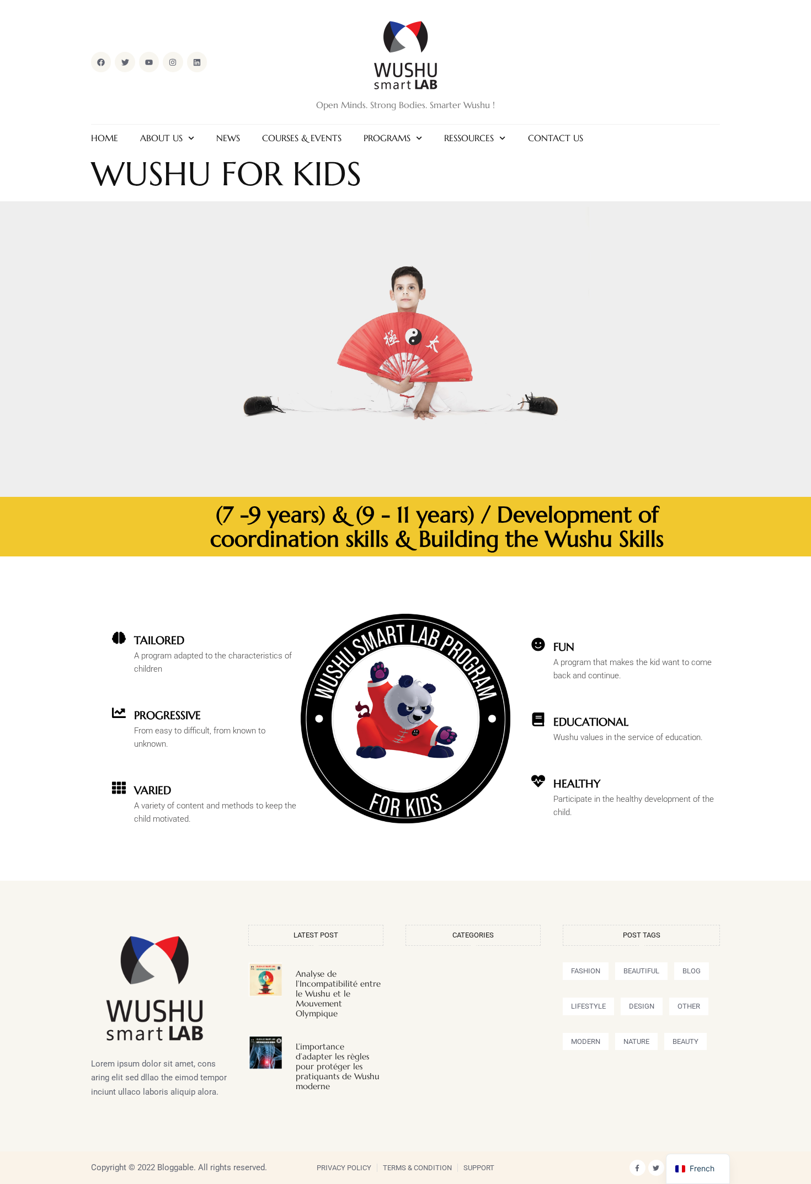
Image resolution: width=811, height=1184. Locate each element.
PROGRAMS (387, 138)
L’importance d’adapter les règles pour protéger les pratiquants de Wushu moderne (338, 1066)
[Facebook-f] (637, 1168)
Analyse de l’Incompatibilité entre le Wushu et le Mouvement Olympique (338, 993)
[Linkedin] (197, 62)
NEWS (228, 138)
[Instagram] (173, 62)
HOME (104, 138)
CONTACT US (555, 138)
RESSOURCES (469, 138)
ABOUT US (161, 138)
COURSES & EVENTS (302, 138)
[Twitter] (656, 1168)
